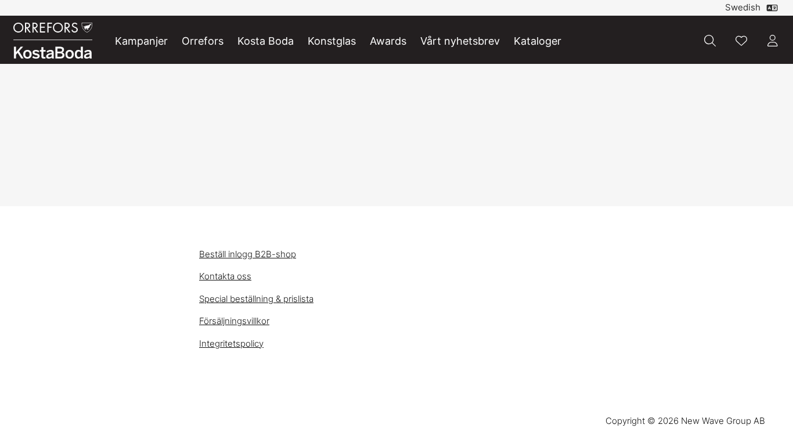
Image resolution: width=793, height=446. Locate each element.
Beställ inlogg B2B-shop (247, 254)
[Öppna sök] (710, 41)
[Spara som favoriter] (741, 41)
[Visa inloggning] (773, 41)
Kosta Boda (265, 41)
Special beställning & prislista (256, 298)
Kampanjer (141, 41)
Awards (388, 41)
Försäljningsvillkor (234, 320)
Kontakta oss (225, 276)
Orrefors (203, 41)
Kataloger (537, 41)
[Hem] (52, 41)
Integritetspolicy (231, 343)
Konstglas (332, 41)
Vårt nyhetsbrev (460, 41)
